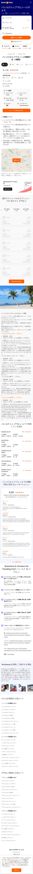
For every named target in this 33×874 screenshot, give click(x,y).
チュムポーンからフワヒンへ (9, 823)
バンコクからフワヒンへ (8, 712)
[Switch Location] (28, 20)
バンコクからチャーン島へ (8, 724)
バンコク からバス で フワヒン (11, 333)
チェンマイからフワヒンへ (8, 840)
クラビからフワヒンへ (7, 832)
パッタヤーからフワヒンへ (8, 817)
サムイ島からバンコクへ (8, 749)
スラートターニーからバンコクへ (10, 757)
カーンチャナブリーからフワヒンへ (11, 834)
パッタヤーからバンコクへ (8, 743)
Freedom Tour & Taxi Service (6, 470)
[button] (31, 2)
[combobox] (16, 18)
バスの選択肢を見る (17, 110)
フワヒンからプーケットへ (8, 801)
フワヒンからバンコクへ (8, 746)
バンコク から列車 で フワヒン (11, 397)
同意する (16, 870)
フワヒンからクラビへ (7, 798)
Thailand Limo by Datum (6, 451)
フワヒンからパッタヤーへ (8, 784)
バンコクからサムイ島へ (8, 718)
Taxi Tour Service (6, 461)
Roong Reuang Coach (24, 105)
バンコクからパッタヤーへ (8, 709)
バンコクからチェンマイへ (8, 706)
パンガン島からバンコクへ (8, 763)
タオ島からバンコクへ (7, 754)
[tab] (4, 64)
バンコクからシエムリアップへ (10, 733)
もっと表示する (16, 561)
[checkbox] (12, 41)
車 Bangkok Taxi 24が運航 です (17, 604)
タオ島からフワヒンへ (7, 837)
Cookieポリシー (12, 863)
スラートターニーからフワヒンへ (10, 826)
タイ (14, 54)
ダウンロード (8, 189)
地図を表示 (16, 160)
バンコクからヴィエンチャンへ (10, 721)
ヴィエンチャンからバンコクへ (10, 760)
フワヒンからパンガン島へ (8, 804)
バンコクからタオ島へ (7, 715)
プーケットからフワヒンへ (8, 820)
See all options (16, 281)
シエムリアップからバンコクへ (10, 766)
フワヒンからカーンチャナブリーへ (11, 807)
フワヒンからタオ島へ (7, 792)
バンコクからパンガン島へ (8, 730)
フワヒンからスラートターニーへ (10, 795)
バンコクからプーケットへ (8, 727)
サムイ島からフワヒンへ (8, 829)
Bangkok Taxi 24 (5, 432)
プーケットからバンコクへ (8, 751)
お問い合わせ (16, 854)
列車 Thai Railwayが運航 (12, 618)
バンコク (10, 54)
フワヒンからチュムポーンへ (9, 789)
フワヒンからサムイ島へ (8, 786)
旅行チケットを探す (16, 37)
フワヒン (20, 54)
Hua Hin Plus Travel (4, 441)
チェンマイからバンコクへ (8, 740)
